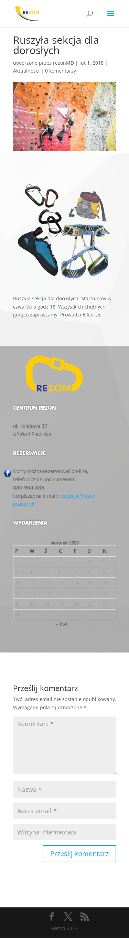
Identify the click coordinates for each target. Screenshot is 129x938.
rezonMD (63, 63)
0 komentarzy (60, 70)
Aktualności (26, 70)
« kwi (61, 624)
